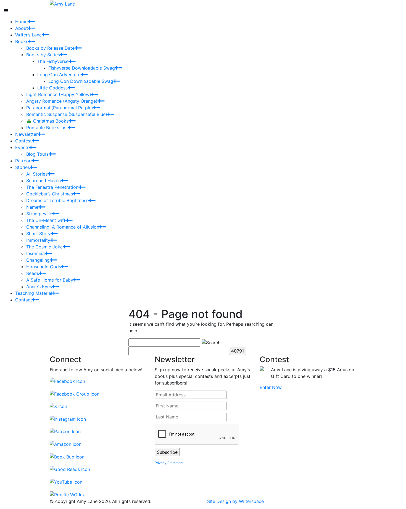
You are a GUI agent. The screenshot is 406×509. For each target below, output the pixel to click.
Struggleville (39, 213)
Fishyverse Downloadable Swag (81, 68)
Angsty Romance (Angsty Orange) (61, 101)
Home (21, 21)
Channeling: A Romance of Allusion (62, 227)
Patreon (23, 160)
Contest (23, 141)
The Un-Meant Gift (45, 220)
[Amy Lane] (62, 3)
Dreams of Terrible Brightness (57, 200)
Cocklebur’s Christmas (49, 194)
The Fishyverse (52, 61)
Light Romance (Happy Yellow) (58, 94)
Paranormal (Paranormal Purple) (59, 107)
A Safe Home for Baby (49, 280)
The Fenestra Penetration (52, 187)
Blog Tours (37, 154)
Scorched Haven (43, 180)
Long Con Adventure (59, 74)
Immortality (38, 240)
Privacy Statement (169, 463)
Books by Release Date (50, 48)
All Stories (37, 174)
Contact (23, 300)
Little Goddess (52, 88)
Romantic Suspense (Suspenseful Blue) (66, 114)
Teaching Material (33, 293)
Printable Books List (47, 127)
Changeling (38, 260)
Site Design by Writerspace (235, 501)
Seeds (32, 273)
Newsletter (26, 134)
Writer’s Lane (28, 35)
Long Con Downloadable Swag (80, 81)
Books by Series (43, 54)
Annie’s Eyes (39, 286)
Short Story (38, 233)
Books (21, 41)
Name (32, 207)
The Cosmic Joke (44, 247)
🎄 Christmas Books (47, 121)
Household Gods (43, 266)
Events (22, 147)
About (21, 28)
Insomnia (35, 253)
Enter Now (271, 387)
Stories (22, 167)
